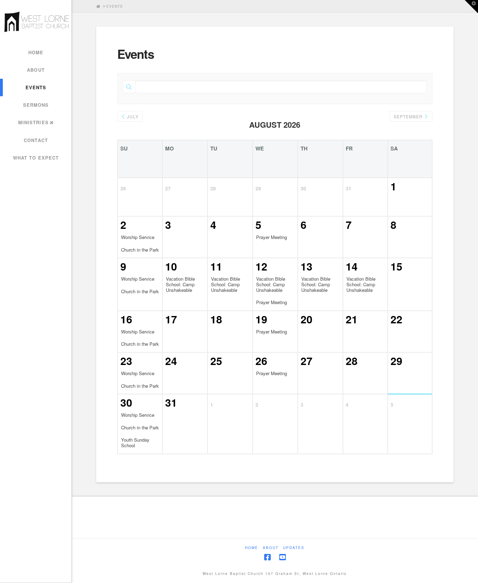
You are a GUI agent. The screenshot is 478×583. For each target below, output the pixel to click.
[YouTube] (282, 557)
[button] (471, 6)
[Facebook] (267, 557)
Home (251, 548)
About (271, 548)
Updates (293, 548)
